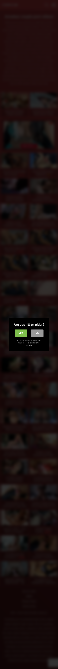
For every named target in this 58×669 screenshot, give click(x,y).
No (37, 333)
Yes (21, 333)
